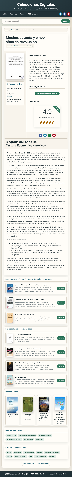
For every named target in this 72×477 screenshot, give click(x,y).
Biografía (52, 456)
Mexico (13, 30)
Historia (9, 456)
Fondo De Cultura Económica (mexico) (20, 46)
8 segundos (39, 439)
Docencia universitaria (28, 415)
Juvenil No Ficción (20, 456)
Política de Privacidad (47, 474)
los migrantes (28, 439)
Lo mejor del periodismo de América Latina (29, 299)
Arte (30, 456)
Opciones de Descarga (47, 93)
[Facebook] (64, 14)
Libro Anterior (29, 463)
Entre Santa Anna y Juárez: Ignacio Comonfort (30, 363)
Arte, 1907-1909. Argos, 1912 (24, 314)
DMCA (65, 474)
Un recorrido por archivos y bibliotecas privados (31, 285)
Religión (39, 452)
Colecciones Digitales (36, 4)
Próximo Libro (43, 463)
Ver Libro (61, 288)
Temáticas (13, 14)
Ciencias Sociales (40, 456)
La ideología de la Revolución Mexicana (28, 349)
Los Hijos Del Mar (21, 377)
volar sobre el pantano (14, 439)
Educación (17, 452)
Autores (22, 14)
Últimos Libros (33, 14)
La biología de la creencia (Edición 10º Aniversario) (44, 416)
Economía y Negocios (52, 452)
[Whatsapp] (49, 135)
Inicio (5, 14)
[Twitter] (60, 14)
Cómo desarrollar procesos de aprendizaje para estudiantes (59, 416)
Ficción (9, 452)
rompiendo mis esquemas (27, 435)
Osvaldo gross (11, 435)
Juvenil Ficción (29, 452)
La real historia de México (23, 335)
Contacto (59, 474)
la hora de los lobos (45, 435)
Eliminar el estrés (12, 414)
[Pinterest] (68, 14)
